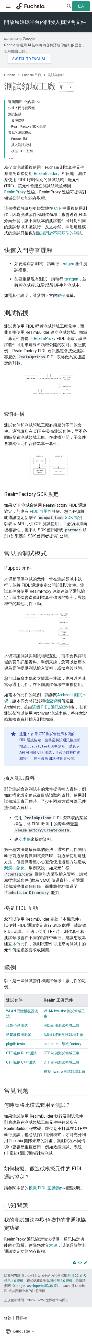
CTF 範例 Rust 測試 (21, 1053)
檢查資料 (53, 701)
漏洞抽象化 (14, 868)
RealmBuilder (45, 173)
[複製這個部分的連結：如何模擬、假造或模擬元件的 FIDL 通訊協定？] (35, 1177)
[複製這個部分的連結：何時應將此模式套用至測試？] (76, 1105)
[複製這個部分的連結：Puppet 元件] (37, 568)
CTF (57, 208)
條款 (7, 1318)
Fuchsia (10, 75)
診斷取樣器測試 (18, 1035)
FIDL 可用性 (41, 511)
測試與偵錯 (56, 75)
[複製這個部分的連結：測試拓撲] (33, 313)
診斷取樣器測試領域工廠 (63, 1035)
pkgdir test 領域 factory (62, 1044)
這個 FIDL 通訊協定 (49, 707)
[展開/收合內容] (39, 102)
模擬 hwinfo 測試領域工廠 (64, 1071)
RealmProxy (15, 192)
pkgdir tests (15, 1044)
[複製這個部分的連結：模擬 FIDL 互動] (43, 908)
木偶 (26, 839)
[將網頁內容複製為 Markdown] (62, 87)
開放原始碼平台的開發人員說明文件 (45, 22)
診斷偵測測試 (17, 1025)
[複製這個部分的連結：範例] (21, 968)
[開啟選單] (8, 6)
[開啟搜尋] (69, 6)
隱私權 (21, 1318)
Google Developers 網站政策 (35, 1286)
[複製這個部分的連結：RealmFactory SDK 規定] (63, 495)
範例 (61, 295)
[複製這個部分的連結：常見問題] (33, 1091)
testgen (67, 263)
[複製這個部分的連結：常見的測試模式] (52, 554)
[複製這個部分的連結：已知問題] (33, 1206)
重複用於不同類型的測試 (59, 233)
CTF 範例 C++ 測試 (21, 1062)
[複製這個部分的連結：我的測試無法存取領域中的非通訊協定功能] (24, 1228)
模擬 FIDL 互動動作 (46, 1187)
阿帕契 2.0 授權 (61, 1281)
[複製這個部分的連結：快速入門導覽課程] (58, 251)
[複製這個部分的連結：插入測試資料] (40, 778)
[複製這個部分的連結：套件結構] (30, 414)
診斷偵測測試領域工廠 (61, 1025)
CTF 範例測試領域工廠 (61, 1053)
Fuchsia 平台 (31, 75)
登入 (81, 6)
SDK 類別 (73, 517)
